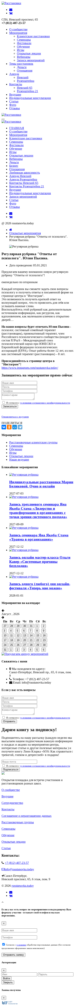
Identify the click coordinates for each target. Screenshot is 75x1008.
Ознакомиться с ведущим (15, 416)
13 (24, 635)
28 (11, 626)
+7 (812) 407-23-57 (17, 862)
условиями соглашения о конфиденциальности (45, 402)
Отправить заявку (13, 954)
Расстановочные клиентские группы (33, 442)
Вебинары (23, 56)
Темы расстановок (21, 63)
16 (44, 635)
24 (5, 645)
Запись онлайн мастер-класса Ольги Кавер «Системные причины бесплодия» (39, 561)
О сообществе (18, 29)
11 (11, 635)
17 (5, 640)
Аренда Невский (20, 176)
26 (18, 645)
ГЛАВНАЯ (16, 128)
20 (24, 640)
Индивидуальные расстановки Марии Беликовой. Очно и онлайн (41, 484)
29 (18, 626)
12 (18, 635)
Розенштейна (25, 80)
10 (5, 635)
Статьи (13, 101)
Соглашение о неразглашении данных (27, 815)
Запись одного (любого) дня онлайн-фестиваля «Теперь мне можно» (39, 586)
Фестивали (24, 43)
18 (11, 640)
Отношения (24, 70)
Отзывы (14, 108)
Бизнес (13, 165)
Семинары (24, 39)
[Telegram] (20, 427)
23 (44, 640)
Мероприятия (18, 32)
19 (18, 640)
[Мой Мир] (14, 427)
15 (37, 635)
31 (31, 626)
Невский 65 (24, 87)
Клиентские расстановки (33, 36)
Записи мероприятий (31, 60)
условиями (21, 945)
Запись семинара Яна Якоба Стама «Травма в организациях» (38, 537)
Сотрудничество (12, 802)
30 (24, 626)
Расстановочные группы (18, 822)
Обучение (23, 46)
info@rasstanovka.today (19, 869)
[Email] (10, 892)
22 (37, 640)
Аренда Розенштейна (23, 179)
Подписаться (10, 769)
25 (11, 645)
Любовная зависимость (24, 172)
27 (5, 626)
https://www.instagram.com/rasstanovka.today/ (30, 367)
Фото (12, 104)
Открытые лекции (29, 53)
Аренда (14, 74)
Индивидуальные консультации (30, 98)
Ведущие (15, 94)
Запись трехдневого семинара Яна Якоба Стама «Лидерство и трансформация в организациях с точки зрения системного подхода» (38, 510)
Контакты (15, 84)
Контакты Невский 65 (23, 183)
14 (31, 635)
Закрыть (8, 982)
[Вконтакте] (10, 895)
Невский (22, 77)
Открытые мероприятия (25, 233)
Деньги (22, 67)
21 (31, 640)
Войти (6, 978)
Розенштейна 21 (27, 91)
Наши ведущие (19, 459)
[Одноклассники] (9, 427)
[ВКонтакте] (4, 427)
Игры (20, 50)
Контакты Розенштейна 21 (26, 186)
